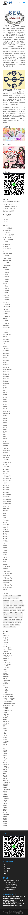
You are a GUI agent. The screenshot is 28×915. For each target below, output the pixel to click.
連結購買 (22, 41)
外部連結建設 (6, 371)
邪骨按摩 (5, 791)
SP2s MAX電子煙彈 (7, 649)
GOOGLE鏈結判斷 (7, 249)
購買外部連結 (6, 520)
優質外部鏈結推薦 (7, 334)
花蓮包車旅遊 (6, 764)
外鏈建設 (5, 418)
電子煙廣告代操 (6, 683)
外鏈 (16, 30)
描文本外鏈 (5, 453)
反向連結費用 (6, 351)
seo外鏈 (5, 95)
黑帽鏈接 (23, 48)
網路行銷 (5, 678)
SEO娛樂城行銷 (6, 782)
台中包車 (5, 775)
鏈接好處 (5, 43)
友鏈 (4, 30)
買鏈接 (4, 515)
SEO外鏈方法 (6, 288)
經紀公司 (5, 725)
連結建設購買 (12, 41)
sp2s (4, 633)
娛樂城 (4, 773)
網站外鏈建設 (6, 487)
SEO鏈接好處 (6, 323)
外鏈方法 (5, 427)
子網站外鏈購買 (6, 450)
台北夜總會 (5, 784)
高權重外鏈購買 (6, 571)
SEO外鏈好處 (17, 95)
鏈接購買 (5, 554)
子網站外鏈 (5, 448)
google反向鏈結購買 (19, 28)
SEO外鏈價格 (10, 95)
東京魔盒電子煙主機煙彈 (8, 705)
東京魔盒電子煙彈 (7, 664)
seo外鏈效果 (6, 283)
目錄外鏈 (5, 464)
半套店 (4, 802)
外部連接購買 (6, 360)
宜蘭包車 (5, 771)
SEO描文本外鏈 (6, 304)
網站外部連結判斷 (7, 476)
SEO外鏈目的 (6, 293)
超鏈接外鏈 (5, 41)
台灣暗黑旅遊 (6, 721)
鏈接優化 (5, 545)
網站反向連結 (17, 34)
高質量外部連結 (18, 46)
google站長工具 (6, 246)
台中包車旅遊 (6, 768)
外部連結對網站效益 (7, 369)
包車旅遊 (5, 737)
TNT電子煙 (5, 687)
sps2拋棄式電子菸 (7, 653)
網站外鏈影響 (15, 35)
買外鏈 (4, 513)
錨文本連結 (5, 541)
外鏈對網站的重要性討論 (8, 211)
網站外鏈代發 (9, 35)
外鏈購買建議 (6, 443)
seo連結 (5, 318)
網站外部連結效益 (7, 480)
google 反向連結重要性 (8, 235)
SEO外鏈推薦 (6, 281)
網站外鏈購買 (6, 492)
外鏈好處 (5, 408)
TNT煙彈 (5, 689)
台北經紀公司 (6, 814)
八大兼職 (5, 671)
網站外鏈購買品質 (7, 494)
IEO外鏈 (5, 251)
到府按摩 (5, 820)
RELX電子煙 (5, 639)
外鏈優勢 (5, 399)
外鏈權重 (5, 432)
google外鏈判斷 (6, 244)
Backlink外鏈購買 (10, 28)
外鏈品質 (20, 30)
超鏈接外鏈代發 (6, 529)
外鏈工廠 (5, 415)
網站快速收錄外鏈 (20, 37)
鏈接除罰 (14, 43)
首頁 (5, 864)
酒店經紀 (5, 673)
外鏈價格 (5, 397)
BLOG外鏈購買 (6, 232)
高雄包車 (5, 769)
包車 (4, 726)
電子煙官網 (5, 707)
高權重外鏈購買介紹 (7, 573)
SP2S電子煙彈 (6, 657)
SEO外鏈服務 (6, 290)
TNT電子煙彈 (6, 741)
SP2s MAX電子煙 (7, 648)
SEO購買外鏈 (6, 313)
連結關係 (5, 538)
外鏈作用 (5, 395)
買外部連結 (5, 510)
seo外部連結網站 (7, 260)
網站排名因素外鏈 (7, 39)
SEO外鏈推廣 (9, 97)
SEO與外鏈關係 (6, 311)
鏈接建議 (5, 550)
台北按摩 (5, 800)
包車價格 (5, 730)
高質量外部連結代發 (7, 585)
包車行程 (5, 735)
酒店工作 (5, 794)
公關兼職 (5, 755)
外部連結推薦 (6, 376)
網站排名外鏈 (22, 102)
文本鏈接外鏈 (6, 460)
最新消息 (6, 871)
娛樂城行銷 (5, 780)
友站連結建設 (6, 341)
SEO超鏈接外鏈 (6, 316)
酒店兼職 (5, 669)
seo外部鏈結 (12, 93)
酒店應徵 (5, 752)
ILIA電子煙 (5, 637)
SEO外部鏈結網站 (19, 93)
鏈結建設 (5, 559)
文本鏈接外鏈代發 (7, 462)
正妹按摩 (5, 803)
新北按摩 (5, 816)
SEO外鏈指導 (6, 276)
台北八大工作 (6, 675)
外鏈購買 (11, 34)
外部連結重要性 (6, 383)
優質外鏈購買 (6, 339)
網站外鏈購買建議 (7, 497)
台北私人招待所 (6, 714)
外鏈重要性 (5, 446)
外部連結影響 (6, 374)
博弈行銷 (5, 778)
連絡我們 (6, 873)
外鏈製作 (5, 439)
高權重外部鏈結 (6, 566)
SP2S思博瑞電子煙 (7, 710)
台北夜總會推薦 (6, 789)
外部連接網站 (6, 355)
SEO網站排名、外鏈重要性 (9, 208)
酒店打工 (5, 811)
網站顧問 (5, 646)
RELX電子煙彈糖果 (7, 655)
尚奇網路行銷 (6, 723)
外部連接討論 (6, 358)
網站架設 (5, 682)
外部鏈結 (12, 30)
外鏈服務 (5, 429)
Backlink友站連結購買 (8, 228)
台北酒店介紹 (6, 787)
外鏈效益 (5, 425)
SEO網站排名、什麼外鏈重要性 (11, 25)
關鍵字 (18, 43)
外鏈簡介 (5, 434)
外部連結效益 (6, 378)
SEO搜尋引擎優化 (7, 680)
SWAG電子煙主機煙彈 (8, 694)
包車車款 (5, 734)
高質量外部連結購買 (15, 48)
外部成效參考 (7, 868)
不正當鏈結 (5, 332)
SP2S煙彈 (5, 660)
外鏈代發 (10, 612)
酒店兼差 (5, 750)
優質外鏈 (5, 337)
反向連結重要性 (6, 353)
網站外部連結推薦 (7, 478)
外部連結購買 (6, 381)
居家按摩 (5, 818)
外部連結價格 (6, 364)
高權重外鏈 (5, 568)
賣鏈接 (4, 517)
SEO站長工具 (6, 309)
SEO (4, 746)
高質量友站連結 (12, 44)
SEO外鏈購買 (6, 300)
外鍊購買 (5, 388)
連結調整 (18, 41)
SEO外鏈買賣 (6, 297)
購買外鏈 (5, 522)
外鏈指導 (6, 34)
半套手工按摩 (6, 798)
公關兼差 (5, 753)
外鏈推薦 (5, 422)
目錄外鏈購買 (6, 466)
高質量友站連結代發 (7, 578)
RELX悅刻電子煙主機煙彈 (9, 698)
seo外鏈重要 (6, 302)
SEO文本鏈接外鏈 (7, 307)
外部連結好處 (18, 607)
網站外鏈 (22, 101)
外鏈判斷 (14, 99)
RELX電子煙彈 (6, 667)
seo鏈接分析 (6, 320)
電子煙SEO (5, 685)
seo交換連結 (6, 256)
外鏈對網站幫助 (17, 32)
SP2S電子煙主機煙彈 (8, 700)
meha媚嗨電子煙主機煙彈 (9, 703)
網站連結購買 (15, 39)
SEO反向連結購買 (7, 258)
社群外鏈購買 (6, 469)
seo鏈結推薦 (6, 325)
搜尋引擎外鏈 (6, 457)
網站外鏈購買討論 (11, 37)
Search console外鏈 (7, 253)
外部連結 (5, 362)
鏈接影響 (10, 43)
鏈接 (4, 543)
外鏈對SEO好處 (9, 32)
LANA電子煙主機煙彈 (8, 696)
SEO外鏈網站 (6, 295)
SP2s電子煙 (5, 651)
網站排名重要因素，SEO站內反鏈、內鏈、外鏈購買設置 (13, 89)
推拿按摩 (5, 719)
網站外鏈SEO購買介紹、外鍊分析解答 (12, 201)
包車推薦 (5, 728)
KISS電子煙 (5, 642)
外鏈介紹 (5, 392)
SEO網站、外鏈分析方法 (8, 204)
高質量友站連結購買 (9, 46)
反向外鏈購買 (6, 348)
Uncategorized (6, 330)
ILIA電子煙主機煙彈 (7, 701)
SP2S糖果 (5, 712)
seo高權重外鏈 (6, 327)
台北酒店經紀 (6, 676)
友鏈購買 (8, 30)
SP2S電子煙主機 (7, 662)
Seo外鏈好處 (15, 598)
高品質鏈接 (5, 564)
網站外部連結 (16, 101)
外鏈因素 (5, 406)
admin (5, 26)
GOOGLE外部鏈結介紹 (8, 239)
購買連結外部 (22, 39)
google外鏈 (18, 92)
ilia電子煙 (5, 644)
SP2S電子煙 (5, 640)
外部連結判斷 (6, 367)
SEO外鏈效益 (6, 286)
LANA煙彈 (5, 666)
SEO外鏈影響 (6, 274)
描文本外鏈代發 (6, 455)
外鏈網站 (5, 436)
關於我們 (6, 866)
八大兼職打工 (6, 635)
